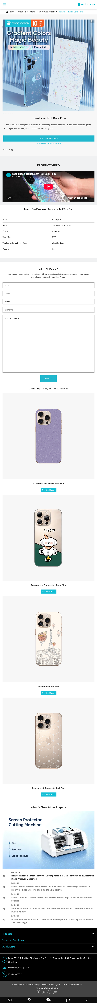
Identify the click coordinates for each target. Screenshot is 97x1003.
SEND (47, 378)
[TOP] (87, 1000)
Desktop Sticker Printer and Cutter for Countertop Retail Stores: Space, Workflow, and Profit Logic (52, 921)
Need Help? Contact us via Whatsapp (49, 143)
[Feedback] (68, 1000)
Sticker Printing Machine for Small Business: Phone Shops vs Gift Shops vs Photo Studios (51, 899)
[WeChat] (48, 1000)
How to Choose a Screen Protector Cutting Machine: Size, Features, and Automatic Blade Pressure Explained (52, 877)
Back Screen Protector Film (42, 11)
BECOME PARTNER (49, 138)
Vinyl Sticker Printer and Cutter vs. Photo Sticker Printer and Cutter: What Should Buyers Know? (52, 910)
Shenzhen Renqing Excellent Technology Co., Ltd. (44, 984)
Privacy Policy (51, 988)
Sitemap (40, 988)
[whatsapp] (29, 1000)
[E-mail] (9, 1000)
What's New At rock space (49, 807)
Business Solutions (13, 940)
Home (11, 11)
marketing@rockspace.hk (19, 967)
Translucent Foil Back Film (70, 11)
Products (22, 11)
